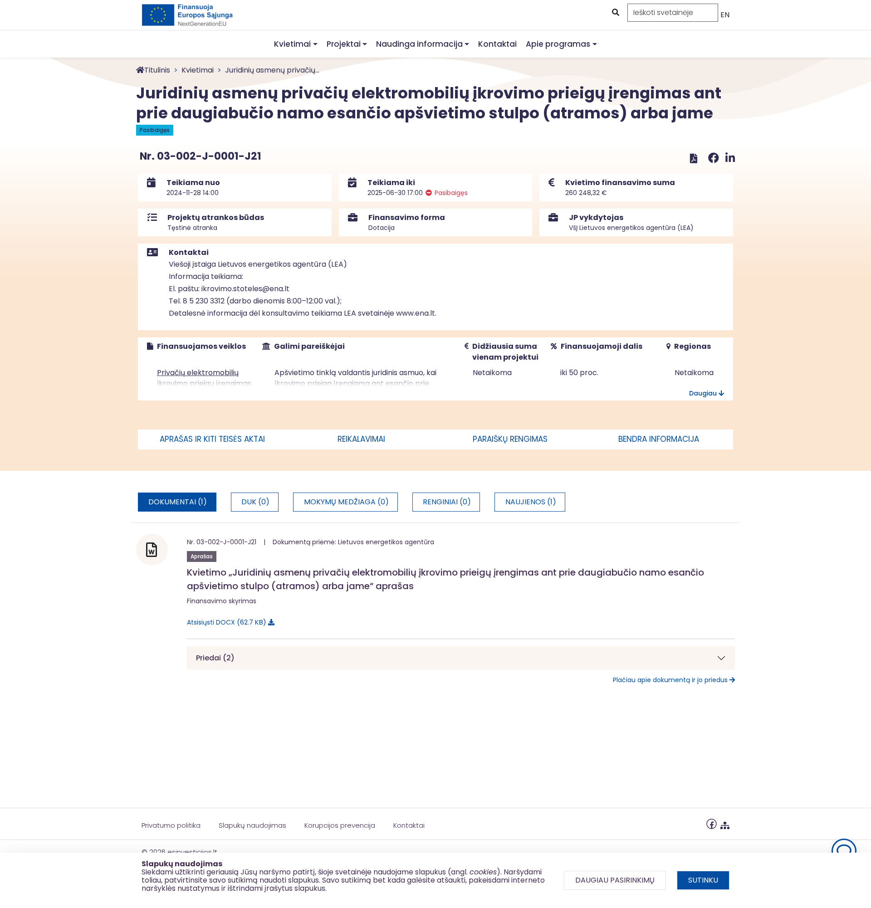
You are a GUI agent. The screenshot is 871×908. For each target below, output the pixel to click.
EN (724, 15)
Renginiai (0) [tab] (447, 502)
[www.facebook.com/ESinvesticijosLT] (711, 823)
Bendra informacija (658, 439)
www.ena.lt (415, 313)
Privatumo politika (171, 825)
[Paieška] (615, 13)
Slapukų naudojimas (252, 825)
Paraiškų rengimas (510, 439)
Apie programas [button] (558, 44)
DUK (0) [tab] (255, 502)
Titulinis (157, 70)
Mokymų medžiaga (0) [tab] (346, 502)
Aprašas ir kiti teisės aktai (212, 439)
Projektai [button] (344, 44)
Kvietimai (197, 70)
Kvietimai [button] (292, 44)
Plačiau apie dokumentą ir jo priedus (671, 679)
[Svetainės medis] (724, 823)
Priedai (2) (215, 658)
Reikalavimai (361, 439)
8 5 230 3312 (204, 301)
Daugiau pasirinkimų (615, 880)
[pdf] (693, 158)
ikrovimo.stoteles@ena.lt (245, 288)
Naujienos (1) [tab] (530, 502)
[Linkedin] (730, 158)
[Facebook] (715, 158)
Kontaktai (497, 44)
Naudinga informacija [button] (419, 44)
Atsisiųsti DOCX (225, 622)
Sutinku (703, 880)
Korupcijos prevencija (339, 825)
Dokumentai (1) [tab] (177, 502)
